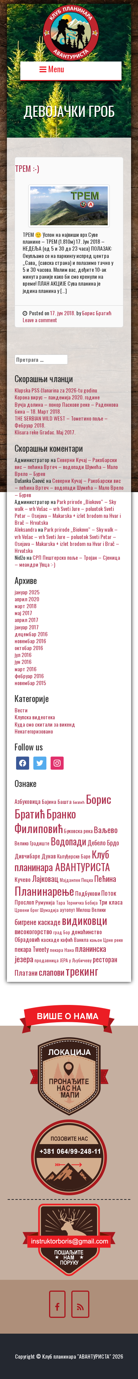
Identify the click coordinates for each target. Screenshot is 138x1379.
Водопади (68, 841)
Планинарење (44, 891)
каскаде (50, 939)
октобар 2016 (29, 648)
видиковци (84, 920)
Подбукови (87, 893)
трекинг (82, 971)
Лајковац (45, 878)
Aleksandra (26, 529)
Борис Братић (97, 313)
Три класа (111, 901)
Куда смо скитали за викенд (45, 724)
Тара (60, 902)
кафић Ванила (75, 939)
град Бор (61, 932)
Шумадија (49, 910)
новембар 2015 (30, 683)
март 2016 (25, 669)
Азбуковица (28, 801)
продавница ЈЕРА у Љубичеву (63, 960)
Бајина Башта (57, 801)
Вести (21, 710)
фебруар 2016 (29, 676)
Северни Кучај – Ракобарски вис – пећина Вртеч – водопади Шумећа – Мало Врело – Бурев (66, 466)
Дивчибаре (27, 856)
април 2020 (27, 599)
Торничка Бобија (82, 902)
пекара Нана (62, 949)
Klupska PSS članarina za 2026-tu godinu (56, 390)
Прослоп (24, 902)
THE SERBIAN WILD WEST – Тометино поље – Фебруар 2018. (61, 421)
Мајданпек (70, 880)
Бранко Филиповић (45, 820)
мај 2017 (23, 613)
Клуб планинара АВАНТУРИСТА (62, 860)
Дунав (48, 856)
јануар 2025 (27, 592)
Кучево (23, 879)
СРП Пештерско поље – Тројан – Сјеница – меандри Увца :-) (67, 560)
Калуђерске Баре (73, 856)
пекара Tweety (32, 949)
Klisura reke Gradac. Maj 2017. (45, 432)
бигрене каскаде (38, 921)
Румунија (45, 902)
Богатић (79, 802)
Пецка (87, 879)
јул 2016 (23, 654)
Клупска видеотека (35, 717)
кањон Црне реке (106, 939)
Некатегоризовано (34, 731)
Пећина (105, 878)
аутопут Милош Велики (83, 909)
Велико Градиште (32, 843)
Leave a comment (40, 320)
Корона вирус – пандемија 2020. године (57, 397)
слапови (51, 971)
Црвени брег (27, 910)
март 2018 (25, 606)
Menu (55, 68)
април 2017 (26, 619)
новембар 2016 (30, 641)
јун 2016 (23, 661)
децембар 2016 (31, 634)
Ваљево (106, 829)
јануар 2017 (27, 627)
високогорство (33, 931)
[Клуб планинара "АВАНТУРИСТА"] (71, 32)
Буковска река (78, 831)
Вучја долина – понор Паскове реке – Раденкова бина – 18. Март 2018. (66, 407)
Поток (108, 893)
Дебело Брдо (103, 842)
